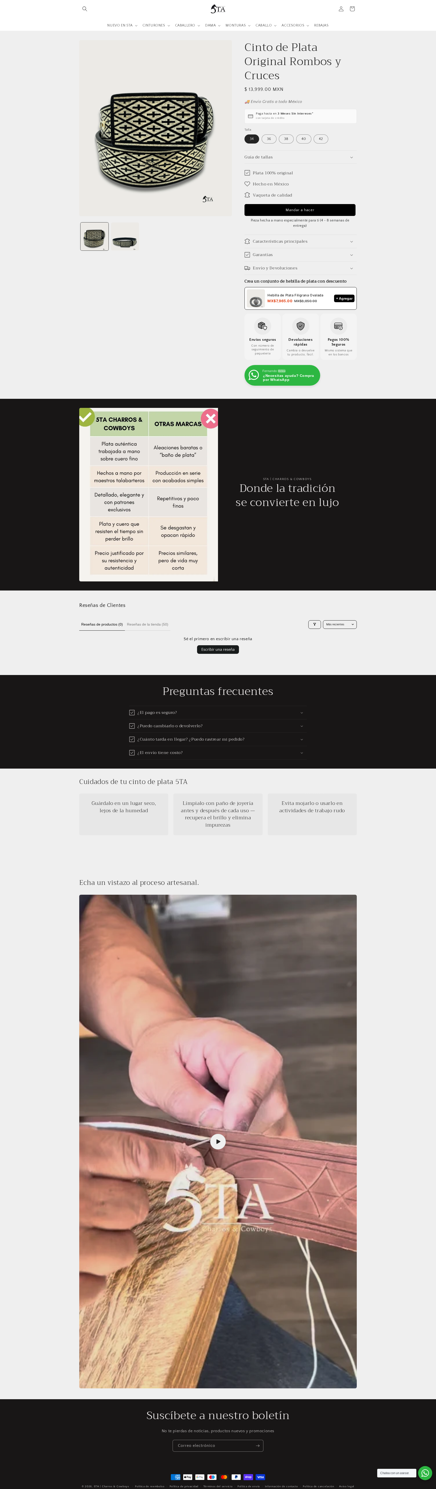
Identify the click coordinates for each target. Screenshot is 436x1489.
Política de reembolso (150, 1486)
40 (304, 139)
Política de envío (248, 1486)
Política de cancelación (318, 1486)
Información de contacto (281, 1486)
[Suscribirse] (257, 1446)
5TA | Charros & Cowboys (111, 1486)
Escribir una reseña (218, 649)
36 (269, 139)
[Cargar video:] (218, 1141)
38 (286, 139)
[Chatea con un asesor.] (425, 1473)
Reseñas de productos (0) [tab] (102, 624)
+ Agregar (344, 298)
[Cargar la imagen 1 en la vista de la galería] (94, 236)
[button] (84, 8)
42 (321, 139)
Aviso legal (346, 1486)
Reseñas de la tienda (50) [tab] (147, 624)
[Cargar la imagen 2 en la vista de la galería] (125, 236)
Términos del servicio (218, 1486)
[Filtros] (314, 624)
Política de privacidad (184, 1486)
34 (252, 139)
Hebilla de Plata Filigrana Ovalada (295, 295)
